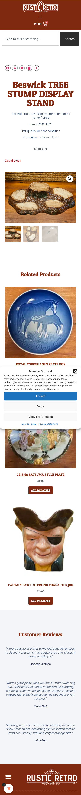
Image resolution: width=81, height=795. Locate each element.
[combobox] (30, 39)
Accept (41, 396)
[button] (75, 371)
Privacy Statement (48, 423)
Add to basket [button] (40, 490)
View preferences (40, 416)
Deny (40, 406)
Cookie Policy (28, 423)
